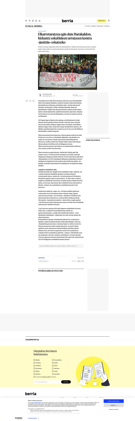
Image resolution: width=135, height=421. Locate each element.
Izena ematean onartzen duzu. (46, 376)
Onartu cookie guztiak (113, 401)
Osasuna (106, 26)
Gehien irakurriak (93, 140)
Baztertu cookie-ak (113, 409)
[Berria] (30, 394)
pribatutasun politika (46, 376)
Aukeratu (113, 405)
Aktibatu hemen (71, 246)
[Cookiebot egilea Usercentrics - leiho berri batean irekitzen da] (19, 418)
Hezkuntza (100, 26)
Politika (87, 26)
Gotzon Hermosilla (47, 94)
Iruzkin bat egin (44, 261)
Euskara (93, 26)
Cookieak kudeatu (32, 418)
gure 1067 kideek (36, 402)
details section (76, 413)
